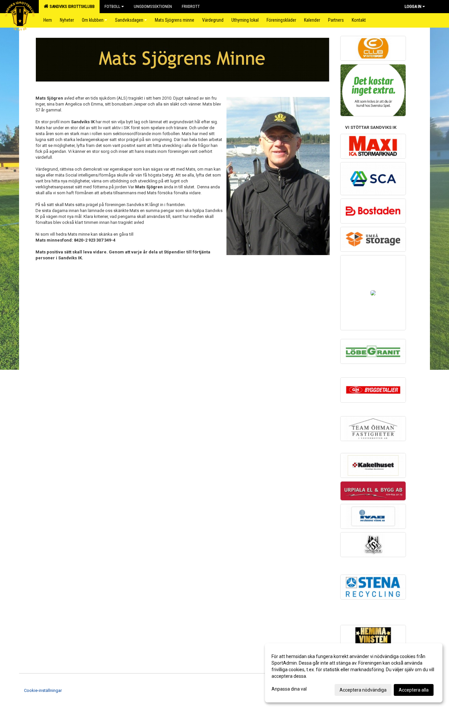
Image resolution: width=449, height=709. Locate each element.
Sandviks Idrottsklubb (71, 6)
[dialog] (353, 672)
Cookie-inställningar (43, 690)
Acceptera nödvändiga (363, 690)
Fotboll (112, 6)
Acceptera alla (414, 690)
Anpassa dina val (289, 689)
